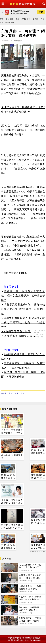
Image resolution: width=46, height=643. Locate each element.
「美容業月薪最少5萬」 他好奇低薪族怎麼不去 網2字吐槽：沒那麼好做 (23, 309)
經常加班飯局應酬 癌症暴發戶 (38, 476)
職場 (17, 19)
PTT (12, 125)
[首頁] (23, 4)
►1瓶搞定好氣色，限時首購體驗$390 (17, 332)
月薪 (16, 393)
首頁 (2, 19)
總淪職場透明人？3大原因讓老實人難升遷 (38, 546)
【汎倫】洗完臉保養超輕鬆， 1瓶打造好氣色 (12, 501)
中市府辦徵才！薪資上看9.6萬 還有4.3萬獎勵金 (8, 546)
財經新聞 (9, 19)
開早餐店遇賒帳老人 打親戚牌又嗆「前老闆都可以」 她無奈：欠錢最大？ (23, 322)
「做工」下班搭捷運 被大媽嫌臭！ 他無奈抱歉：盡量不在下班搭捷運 (12, 432)
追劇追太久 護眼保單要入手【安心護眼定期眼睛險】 (38, 452)
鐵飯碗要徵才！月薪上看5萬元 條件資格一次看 (8, 476)
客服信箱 (11, 638)
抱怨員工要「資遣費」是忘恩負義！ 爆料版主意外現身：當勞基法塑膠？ (23, 295)
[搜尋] (43, 6)
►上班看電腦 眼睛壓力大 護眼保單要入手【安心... (18, 336)
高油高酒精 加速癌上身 (12, 456)
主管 (10, 393)
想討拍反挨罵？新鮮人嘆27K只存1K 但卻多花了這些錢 (12, 526)
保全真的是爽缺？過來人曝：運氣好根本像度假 (38, 522)
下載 (41, 12)
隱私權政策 (36, 638)
